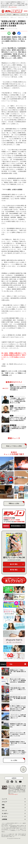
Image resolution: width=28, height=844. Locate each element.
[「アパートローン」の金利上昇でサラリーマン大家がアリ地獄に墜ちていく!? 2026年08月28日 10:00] (7, 463)
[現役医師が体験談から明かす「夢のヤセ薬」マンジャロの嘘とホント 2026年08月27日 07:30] (21, 477)
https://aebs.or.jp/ (13, 794)
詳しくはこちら (13, 6)
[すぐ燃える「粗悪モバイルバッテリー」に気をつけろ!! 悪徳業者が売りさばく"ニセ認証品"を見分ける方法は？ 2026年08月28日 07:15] (21, 463)
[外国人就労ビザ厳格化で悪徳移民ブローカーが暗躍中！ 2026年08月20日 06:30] (21, 492)
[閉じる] (26, 4)
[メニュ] (25, 11)
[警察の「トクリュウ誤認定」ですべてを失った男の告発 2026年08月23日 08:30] (7, 492)
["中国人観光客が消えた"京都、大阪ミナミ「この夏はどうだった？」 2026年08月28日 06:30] (7, 477)
